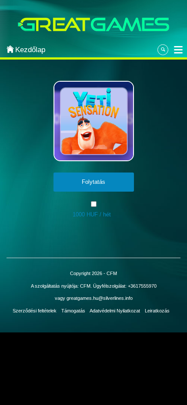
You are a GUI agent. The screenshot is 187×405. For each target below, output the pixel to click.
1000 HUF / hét (92, 214)
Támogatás (73, 310)
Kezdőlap (27, 50)
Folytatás (93, 182)
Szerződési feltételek (35, 310)
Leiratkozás (157, 310)
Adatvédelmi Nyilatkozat (115, 310)
